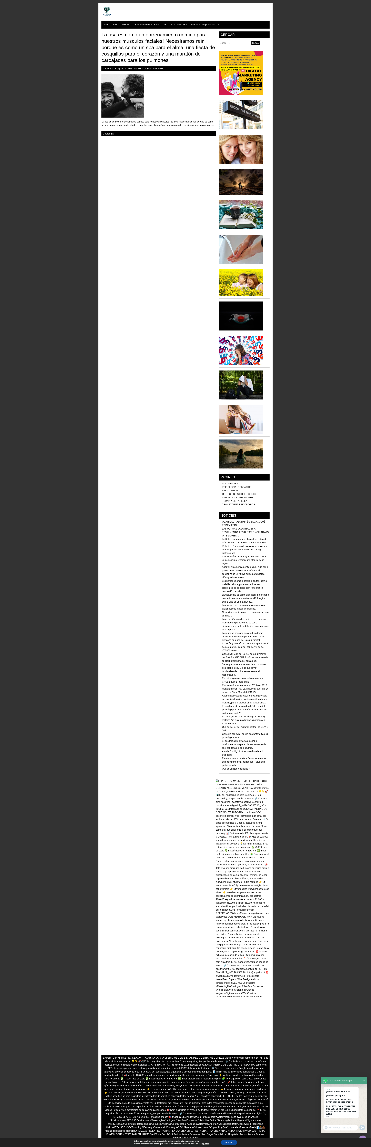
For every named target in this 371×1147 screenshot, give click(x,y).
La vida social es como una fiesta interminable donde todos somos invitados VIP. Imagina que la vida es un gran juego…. (245, 598)
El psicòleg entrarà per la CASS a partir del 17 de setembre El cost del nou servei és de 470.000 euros (245, 647)
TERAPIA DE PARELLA (234, 501)
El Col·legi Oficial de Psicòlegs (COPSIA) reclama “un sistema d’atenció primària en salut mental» (243, 720)
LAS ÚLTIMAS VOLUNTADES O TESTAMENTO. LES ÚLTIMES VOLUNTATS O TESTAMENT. (245, 532)
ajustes (205, 1144)
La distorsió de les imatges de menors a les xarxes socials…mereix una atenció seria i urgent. (244, 560)
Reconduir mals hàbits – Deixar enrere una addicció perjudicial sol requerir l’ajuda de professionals (244, 762)
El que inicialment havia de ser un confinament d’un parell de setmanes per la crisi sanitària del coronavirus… (244, 744)
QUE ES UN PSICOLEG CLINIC (151, 24)
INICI (107, 24)
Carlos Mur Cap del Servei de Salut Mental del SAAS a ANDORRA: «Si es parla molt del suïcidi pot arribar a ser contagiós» (245, 657)
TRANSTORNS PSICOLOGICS (238, 504)
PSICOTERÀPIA (121, 24)
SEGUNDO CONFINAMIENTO (238, 497)
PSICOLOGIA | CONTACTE (205, 24)
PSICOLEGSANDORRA (151, 68)
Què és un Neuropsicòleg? (236, 769)
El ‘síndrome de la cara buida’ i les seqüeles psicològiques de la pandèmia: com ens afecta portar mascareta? (246, 709)
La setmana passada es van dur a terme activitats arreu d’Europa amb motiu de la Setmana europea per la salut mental (243, 636)
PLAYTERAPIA (179, 24)
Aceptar (229, 1142)
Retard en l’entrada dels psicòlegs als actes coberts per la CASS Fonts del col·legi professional (244, 549)
